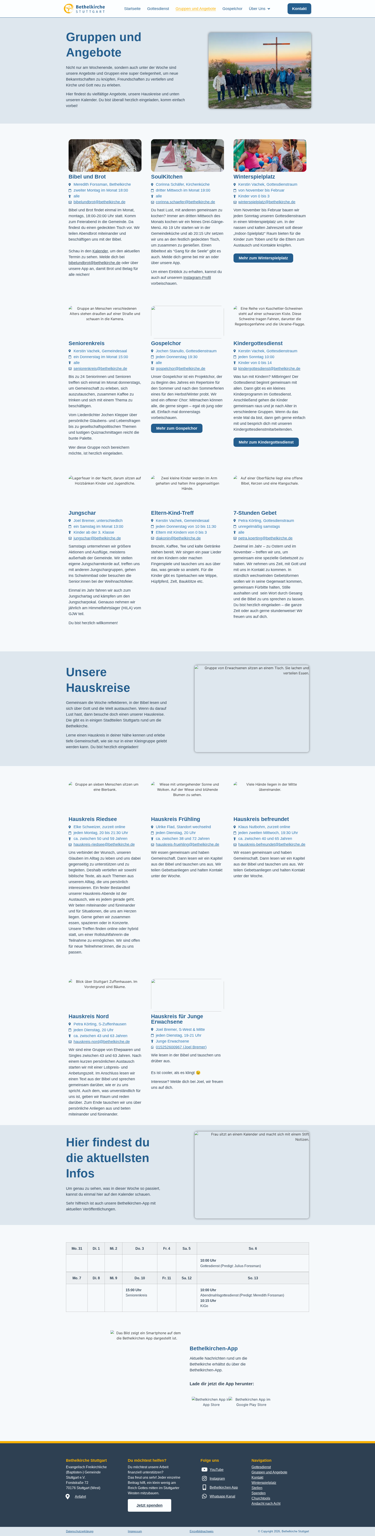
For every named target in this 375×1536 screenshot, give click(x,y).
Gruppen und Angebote (196, 9)
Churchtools (261, 1498)
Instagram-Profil (197, 277)
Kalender (100, 251)
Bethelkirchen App (224, 1487)
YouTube (217, 1469)
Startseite (132, 9)
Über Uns (257, 9)
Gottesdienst (158, 9)
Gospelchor (232, 9)
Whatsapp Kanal (222, 1496)
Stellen (257, 1488)
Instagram (217, 1478)
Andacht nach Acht (266, 1503)
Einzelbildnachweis (202, 1531)
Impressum (135, 1531)
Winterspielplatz (264, 1483)
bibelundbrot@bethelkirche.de (94, 263)
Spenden (259, 1493)
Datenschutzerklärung (79, 1531)
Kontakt (257, 1477)
